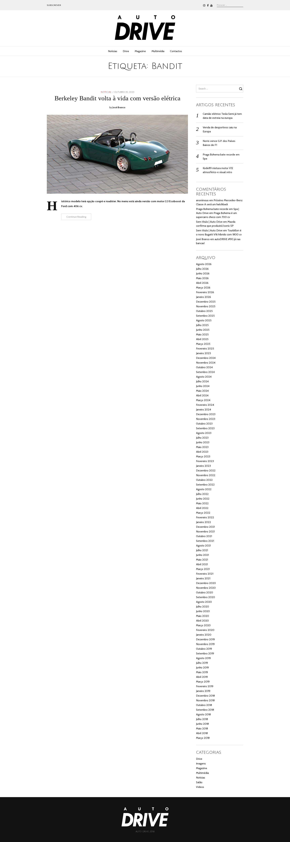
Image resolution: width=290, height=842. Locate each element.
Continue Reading (76, 216)
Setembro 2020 (205, 597)
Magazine (140, 51)
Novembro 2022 (205, 475)
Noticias (112, 51)
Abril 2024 (202, 395)
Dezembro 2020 (206, 583)
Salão (199, 782)
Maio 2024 (202, 390)
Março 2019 (203, 681)
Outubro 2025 (204, 311)
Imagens (201, 763)
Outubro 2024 (204, 367)
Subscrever (54, 5)
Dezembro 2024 (205, 358)
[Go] (241, 89)
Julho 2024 (202, 381)
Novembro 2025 (205, 306)
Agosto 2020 (204, 601)
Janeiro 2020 (203, 634)
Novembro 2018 (205, 700)
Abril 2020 (202, 620)
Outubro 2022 (204, 479)
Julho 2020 (202, 606)
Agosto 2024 (203, 376)
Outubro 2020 (204, 592)
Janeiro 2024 (203, 409)
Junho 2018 (202, 723)
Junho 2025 (202, 329)
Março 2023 (203, 456)
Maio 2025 (202, 334)
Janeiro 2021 (203, 578)
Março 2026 (203, 287)
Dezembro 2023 (205, 414)
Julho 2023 (202, 437)
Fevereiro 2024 (205, 404)
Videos (200, 787)
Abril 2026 (202, 282)
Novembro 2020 (206, 587)
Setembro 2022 (205, 484)
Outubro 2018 (204, 705)
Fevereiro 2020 (205, 630)
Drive (126, 51)
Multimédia (158, 51)
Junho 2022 (202, 498)
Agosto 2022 (203, 489)
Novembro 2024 (205, 362)
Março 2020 (203, 625)
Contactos (176, 51)
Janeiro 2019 (203, 691)
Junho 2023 (202, 442)
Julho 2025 (202, 325)
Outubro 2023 (204, 423)
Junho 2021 (202, 555)
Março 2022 (203, 512)
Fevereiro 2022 (205, 517)
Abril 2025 (202, 339)
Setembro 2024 (205, 372)
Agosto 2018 (203, 714)
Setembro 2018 (205, 709)
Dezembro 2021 (205, 526)
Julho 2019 (202, 662)
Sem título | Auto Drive (209, 221)
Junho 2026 (202, 273)
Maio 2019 (202, 672)
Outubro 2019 (204, 648)
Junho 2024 (202, 386)
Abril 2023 (202, 451)
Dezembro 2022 (205, 470)
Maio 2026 (202, 278)
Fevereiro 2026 (205, 292)
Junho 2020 (203, 611)
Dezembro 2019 (205, 639)
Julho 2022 (202, 494)
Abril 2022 (202, 508)
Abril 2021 (202, 564)
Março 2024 (203, 400)
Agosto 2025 (203, 320)
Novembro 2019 (205, 644)
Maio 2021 (202, 559)
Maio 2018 (202, 728)
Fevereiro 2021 (204, 573)
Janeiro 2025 (203, 353)
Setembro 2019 (205, 653)
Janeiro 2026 (203, 297)
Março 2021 (203, 569)
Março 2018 (203, 737)
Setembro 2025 (205, 315)
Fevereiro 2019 (204, 686)
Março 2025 (203, 343)
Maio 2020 (202, 616)
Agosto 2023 (203, 433)
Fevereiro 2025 (205, 348)
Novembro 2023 (205, 418)
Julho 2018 (202, 719)
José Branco (118, 107)
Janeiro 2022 (203, 522)
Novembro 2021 (205, 531)
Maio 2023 (202, 447)
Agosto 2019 (203, 658)
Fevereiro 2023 (205, 461)
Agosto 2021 (203, 545)
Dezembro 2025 (205, 301)
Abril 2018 (202, 733)
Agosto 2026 (203, 264)
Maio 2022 (202, 503)
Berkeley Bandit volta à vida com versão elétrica (117, 98)
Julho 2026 (202, 268)
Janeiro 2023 (203, 465)
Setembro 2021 (205, 540)
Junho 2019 (202, 667)
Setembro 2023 (205, 428)
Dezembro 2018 (205, 695)
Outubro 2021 (204, 536)
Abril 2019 (202, 676)
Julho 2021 (202, 550)
